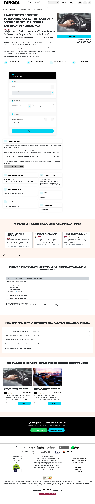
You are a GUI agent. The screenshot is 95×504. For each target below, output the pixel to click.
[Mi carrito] (85, 2)
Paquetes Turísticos (33, 7)
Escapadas (59, 7)
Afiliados (79, 457)
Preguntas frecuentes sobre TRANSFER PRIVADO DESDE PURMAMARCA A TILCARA (47, 323)
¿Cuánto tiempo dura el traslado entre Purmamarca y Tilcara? (22, 335)
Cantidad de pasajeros (17, 119)
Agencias (73, 3)
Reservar (24, 403)
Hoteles (78, 7)
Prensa (79, 466)
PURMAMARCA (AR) (9, 179)
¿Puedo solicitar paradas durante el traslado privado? (20, 339)
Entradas (84, 7)
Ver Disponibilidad (74, 36)
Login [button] (64, 3)
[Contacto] (80, 2)
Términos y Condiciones (79, 458)
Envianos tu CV (79, 467)
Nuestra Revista (79, 469)
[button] (53, 2)
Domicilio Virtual (17, 463)
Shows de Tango (44, 7)
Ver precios (33, 131)
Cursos (72, 7)
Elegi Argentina (79, 471)
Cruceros (66, 7)
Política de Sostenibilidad (79, 460)
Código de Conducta (79, 462)
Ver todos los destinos (14, 7)
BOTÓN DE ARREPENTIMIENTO (47, 493)
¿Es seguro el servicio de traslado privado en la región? (20, 348)
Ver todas (23, 255)
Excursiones (24, 7)
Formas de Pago (79, 464)
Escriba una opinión (10, 255)
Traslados (52, 7)
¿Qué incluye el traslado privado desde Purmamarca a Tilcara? (22, 331)
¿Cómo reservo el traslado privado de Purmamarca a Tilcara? (22, 344)
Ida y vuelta (17, 123)
